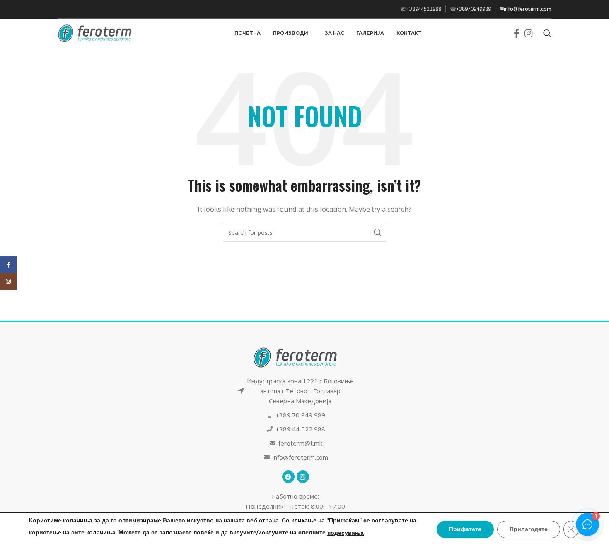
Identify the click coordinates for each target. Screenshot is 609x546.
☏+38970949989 (470, 8)
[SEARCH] (377, 232)
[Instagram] (303, 476)
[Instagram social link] (528, 33)
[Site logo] (95, 32)
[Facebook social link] (516, 33)
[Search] (547, 33)
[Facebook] (288, 476)
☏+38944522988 (420, 8)
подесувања (345, 533)
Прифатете (465, 529)
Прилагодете (529, 529)
